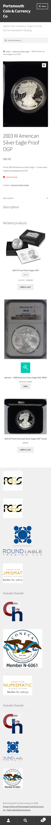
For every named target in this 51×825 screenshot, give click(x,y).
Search (25, 820)
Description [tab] (8, 198)
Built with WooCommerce (18, 810)
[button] (44, 65)
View (25, 386)
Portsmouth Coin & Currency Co (16, 11)
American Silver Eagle (21, 51)
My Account (8, 820)
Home (8, 51)
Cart (39, 818)
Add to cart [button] (25, 287)
